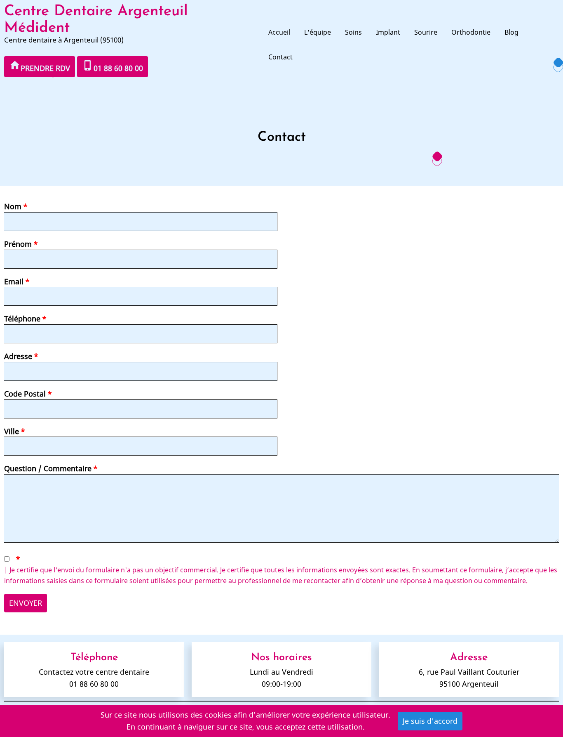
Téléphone (22, 319)
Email (13, 281)
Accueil (279, 32)
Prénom (18, 244)
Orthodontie (470, 32)
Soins (353, 32)
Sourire (425, 32)
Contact (280, 56)
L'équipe (317, 32)
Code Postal (25, 394)
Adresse (18, 356)
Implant (388, 32)
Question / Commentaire (47, 468)
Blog (511, 32)
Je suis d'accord (430, 721)
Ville (11, 431)
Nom (12, 206)
